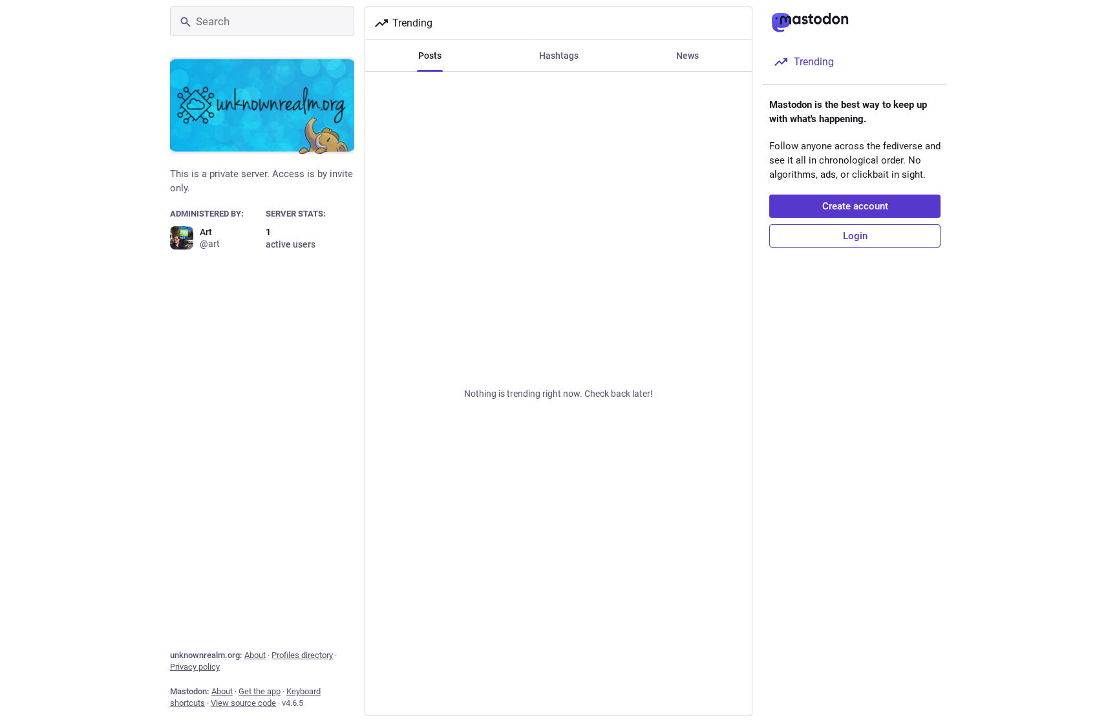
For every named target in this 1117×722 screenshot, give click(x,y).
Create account (855, 206)
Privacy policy (195, 667)
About (255, 655)
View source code (243, 703)
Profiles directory (302, 655)
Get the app (260, 691)
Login (855, 236)
